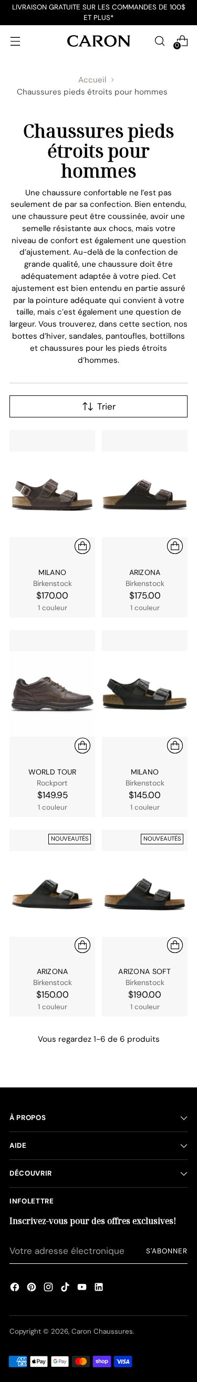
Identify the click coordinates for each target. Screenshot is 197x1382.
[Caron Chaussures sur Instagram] (48, 1288)
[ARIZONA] (145, 494)
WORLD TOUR (52, 772)
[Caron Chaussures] (98, 40)
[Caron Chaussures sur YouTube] (82, 1288)
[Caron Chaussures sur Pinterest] (31, 1288)
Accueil (92, 80)
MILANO (52, 572)
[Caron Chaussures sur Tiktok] (65, 1288)
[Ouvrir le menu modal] (15, 40)
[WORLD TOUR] (52, 694)
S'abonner (167, 1251)
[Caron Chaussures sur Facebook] (14, 1288)
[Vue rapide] (82, 546)
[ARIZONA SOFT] (145, 894)
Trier (106, 406)
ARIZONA (145, 572)
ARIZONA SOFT (144, 971)
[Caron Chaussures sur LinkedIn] (99, 1288)
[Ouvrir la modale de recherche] (159, 40)
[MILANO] (52, 494)
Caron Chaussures (102, 1331)
